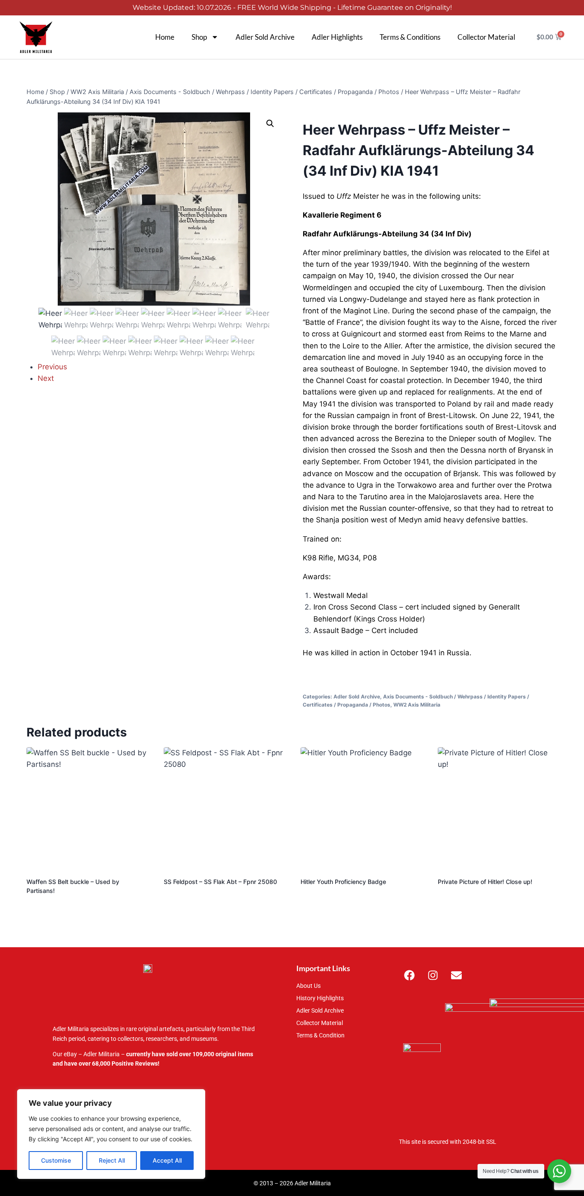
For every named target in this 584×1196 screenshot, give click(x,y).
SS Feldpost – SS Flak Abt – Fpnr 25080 (220, 881)
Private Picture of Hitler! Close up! (485, 881)
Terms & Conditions (410, 36)
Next (46, 378)
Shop (199, 36)
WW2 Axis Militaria (416, 704)
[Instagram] (433, 975)
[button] (270, 123)
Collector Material (486, 36)
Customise (56, 1160)
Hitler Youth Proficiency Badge (343, 881)
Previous (52, 366)
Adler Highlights (337, 36)
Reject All (112, 1160)
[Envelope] (456, 975)
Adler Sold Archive (265, 36)
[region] (111, 1134)
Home (164, 36)
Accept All (167, 1160)
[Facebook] (409, 975)
